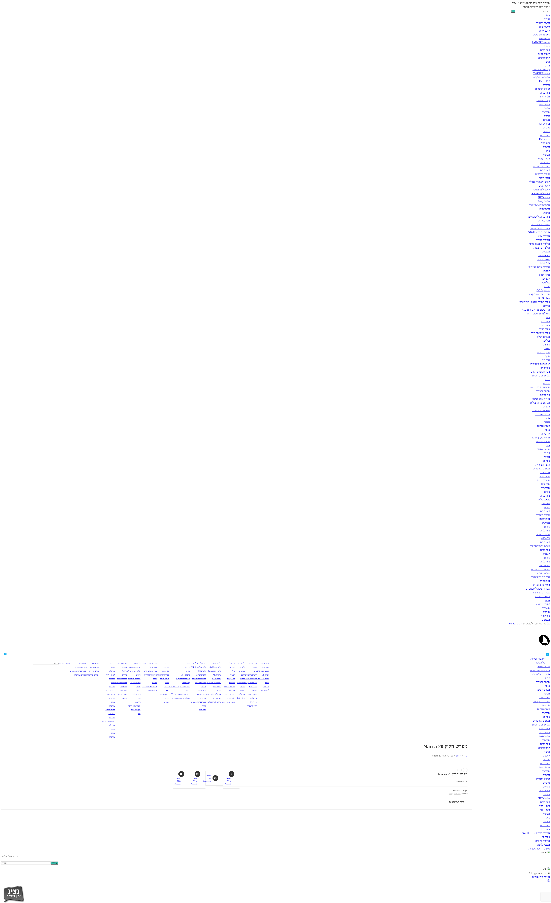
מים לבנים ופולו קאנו (539, 294)
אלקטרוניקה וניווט (541, 375)
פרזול (547, 379)
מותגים (546, 612)
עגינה (547, 429)
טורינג (547, 286)
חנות (547, 600)
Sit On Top (544, 298)
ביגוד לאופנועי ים (541, 584)
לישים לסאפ (544, 54)
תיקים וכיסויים (542, 88)
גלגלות (547, 422)
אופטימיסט (544, 519)
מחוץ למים (544, 274)
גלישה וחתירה (543, 23)
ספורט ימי (545, 367)
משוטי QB (544, 38)
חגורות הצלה (543, 336)
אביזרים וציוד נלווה (540, 577)
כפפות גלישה (543, 259)
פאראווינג (545, 162)
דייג (548, 445)
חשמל (547, 457)
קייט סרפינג (544, 57)
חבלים (547, 418)
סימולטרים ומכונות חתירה (537, 313)
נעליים (546, 340)
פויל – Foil (544, 81)
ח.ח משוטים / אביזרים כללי (536, 309)
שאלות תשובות (542, 604)
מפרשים (546, 112)
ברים (547, 65)
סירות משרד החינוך (540, 546)
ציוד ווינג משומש (541, 166)
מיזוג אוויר (545, 476)
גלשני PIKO (544, 197)
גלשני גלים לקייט (541, 77)
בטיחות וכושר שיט (540, 371)
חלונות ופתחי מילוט (540, 402)
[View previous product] (465, 770)
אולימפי (546, 282)
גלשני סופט (544, 209)
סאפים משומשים (541, 34)
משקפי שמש (543, 352)
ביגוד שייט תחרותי (540, 333)
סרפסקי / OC (543, 290)
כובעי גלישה (544, 255)
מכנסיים (546, 251)
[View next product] (459, 770)
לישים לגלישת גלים (540, 224)
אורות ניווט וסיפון (541, 398)
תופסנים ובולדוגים (541, 410)
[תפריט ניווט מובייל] (2, 16)
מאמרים (546, 608)
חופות (547, 61)
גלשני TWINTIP (541, 73)
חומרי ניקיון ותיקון (540, 437)
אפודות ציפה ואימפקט (539, 267)
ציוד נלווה (545, 50)
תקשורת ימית (543, 441)
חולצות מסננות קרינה (539, 243)
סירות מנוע (544, 565)
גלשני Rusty (544, 201)
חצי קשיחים (544, 220)
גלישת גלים (544, 185)
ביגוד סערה (544, 329)
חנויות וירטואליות (540, 877)
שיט (548, 317)
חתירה (546, 305)
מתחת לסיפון (543, 449)
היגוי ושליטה (543, 426)
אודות (547, 19)
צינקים (546, 460)
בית (548, 15)
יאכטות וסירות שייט (540, 364)
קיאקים (546, 278)
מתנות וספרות (543, 391)
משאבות (545, 484)
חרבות (546, 212)
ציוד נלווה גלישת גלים (539, 216)
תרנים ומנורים (543, 515)
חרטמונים (545, 472)
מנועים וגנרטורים (541, 468)
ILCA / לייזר (543, 499)
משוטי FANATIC (541, 42)
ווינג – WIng (543, 158)
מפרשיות (545, 488)
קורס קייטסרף (543, 100)
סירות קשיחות (543, 573)
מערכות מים (543, 480)
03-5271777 (515, 623)
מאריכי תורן (544, 123)
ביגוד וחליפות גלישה (540, 228)
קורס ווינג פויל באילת (539, 181)
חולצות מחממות (541, 247)
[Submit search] (513, 11)
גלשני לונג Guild (541, 189)
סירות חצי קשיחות (540, 569)
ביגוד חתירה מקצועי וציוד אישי (534, 302)
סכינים (546, 383)
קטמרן (546, 553)
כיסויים (546, 46)
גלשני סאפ (544, 30)
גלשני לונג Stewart (540, 193)
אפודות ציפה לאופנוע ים (538, 588)
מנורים (546, 119)
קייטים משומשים (541, 69)
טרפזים (546, 85)
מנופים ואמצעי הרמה (539, 387)
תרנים (547, 116)
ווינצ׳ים (546, 406)
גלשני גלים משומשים (539, 205)
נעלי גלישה (544, 263)
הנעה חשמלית (543, 464)
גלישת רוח (544, 104)
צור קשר (545, 615)
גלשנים (546, 108)
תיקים (547, 356)
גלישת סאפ (544, 26)
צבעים (547, 453)
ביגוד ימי (545, 321)
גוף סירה (545, 433)
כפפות (547, 348)
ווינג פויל (545, 143)
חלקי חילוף (544, 96)
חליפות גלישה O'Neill (539, 232)
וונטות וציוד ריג (542, 414)
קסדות (546, 271)
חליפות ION (544, 236)
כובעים (546, 344)
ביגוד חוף (545, 325)
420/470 (545, 538)
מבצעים (546, 619)
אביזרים (546, 360)
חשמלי (546, 154)
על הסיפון (545, 395)
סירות (547, 491)
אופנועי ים (545, 581)
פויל (548, 150)
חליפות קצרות (543, 240)
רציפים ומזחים (542, 596)
